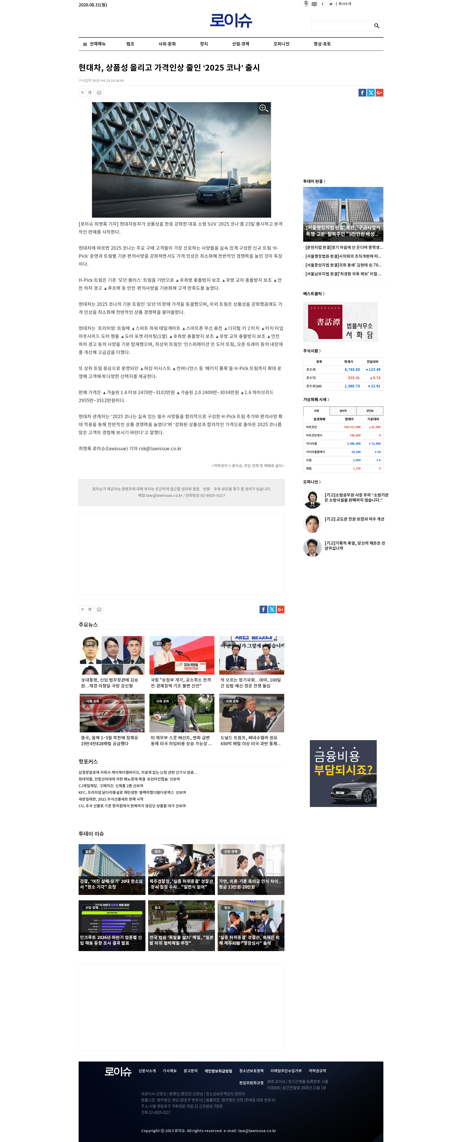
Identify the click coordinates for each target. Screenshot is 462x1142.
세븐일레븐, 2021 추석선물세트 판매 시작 (111, 799)
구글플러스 (379, 93)
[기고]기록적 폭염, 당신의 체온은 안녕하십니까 (355, 546)
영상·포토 (322, 44)
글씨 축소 (82, 93)
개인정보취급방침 (218, 1071)
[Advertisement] (132, 553)
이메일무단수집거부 (286, 1071)
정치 (204, 44)
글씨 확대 (90, 93)
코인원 (370, 411)
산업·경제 (240, 44)
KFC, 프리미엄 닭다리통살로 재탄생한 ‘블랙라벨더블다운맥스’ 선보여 (132, 792)
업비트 (343, 411)
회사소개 (343, 4)
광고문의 (191, 1071)
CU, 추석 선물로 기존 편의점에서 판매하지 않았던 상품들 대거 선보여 (132, 806)
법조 (130, 44)
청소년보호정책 (251, 1071)
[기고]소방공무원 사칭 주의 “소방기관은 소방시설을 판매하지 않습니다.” (357, 498)
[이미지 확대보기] (264, 108)
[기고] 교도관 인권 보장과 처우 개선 (354, 519)
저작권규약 (317, 1071)
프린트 (99, 93)
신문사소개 (147, 1071)
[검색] (378, 26)
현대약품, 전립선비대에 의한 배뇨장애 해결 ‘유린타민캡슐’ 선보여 (129, 779)
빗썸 (316, 411)
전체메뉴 (98, 44)
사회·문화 (167, 44)
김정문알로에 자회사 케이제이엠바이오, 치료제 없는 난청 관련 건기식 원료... (138, 772)
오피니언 (282, 44)
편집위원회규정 (251, 1083)
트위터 (371, 93)
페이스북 (362, 93)
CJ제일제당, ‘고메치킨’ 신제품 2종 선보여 (111, 786)
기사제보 (170, 1071)
